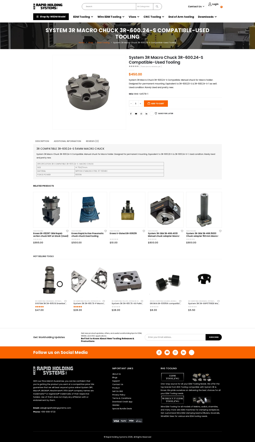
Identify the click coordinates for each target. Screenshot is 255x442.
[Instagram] (141, 114)
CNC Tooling (152, 17)
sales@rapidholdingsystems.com (55, 408)
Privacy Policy (118, 394)
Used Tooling (38, 231)
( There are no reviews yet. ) (151, 66)
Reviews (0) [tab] (92, 141)
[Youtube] (136, 114)
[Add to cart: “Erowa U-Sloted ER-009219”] (140, 196)
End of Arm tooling (181, 17)
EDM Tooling (81, 17)
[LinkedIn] (146, 114)
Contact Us (195, 6)
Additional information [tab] (67, 141)
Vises (132, 17)
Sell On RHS (117, 391)
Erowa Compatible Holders (160, 301)
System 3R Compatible (63, 301)
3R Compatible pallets (81, 301)
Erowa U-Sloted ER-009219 (123, 233)
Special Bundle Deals (122, 408)
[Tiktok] (152, 114)
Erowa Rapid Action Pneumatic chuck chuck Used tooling (87, 234)
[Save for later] (67, 231)
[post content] (51, 209)
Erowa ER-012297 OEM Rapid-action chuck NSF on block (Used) (50, 234)
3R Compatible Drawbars (44, 301)
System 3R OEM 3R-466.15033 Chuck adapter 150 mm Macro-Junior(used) (202, 234)
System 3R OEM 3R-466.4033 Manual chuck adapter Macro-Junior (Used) (164, 234)
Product (116, 388)
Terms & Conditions (121, 398)
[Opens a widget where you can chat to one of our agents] (245, 437)
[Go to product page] (51, 280)
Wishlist (116, 405)
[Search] (157, 6)
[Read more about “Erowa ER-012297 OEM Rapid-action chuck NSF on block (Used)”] (64, 196)
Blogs (114, 377)
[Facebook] (131, 114)
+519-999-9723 (48, 411)
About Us (116, 374)
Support (116, 381)
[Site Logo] (48, 6)
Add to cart (157, 103)
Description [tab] (42, 141)
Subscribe (214, 337)
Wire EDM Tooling (109, 17)
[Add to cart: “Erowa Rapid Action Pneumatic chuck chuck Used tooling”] (102, 196)
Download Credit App (122, 401)
